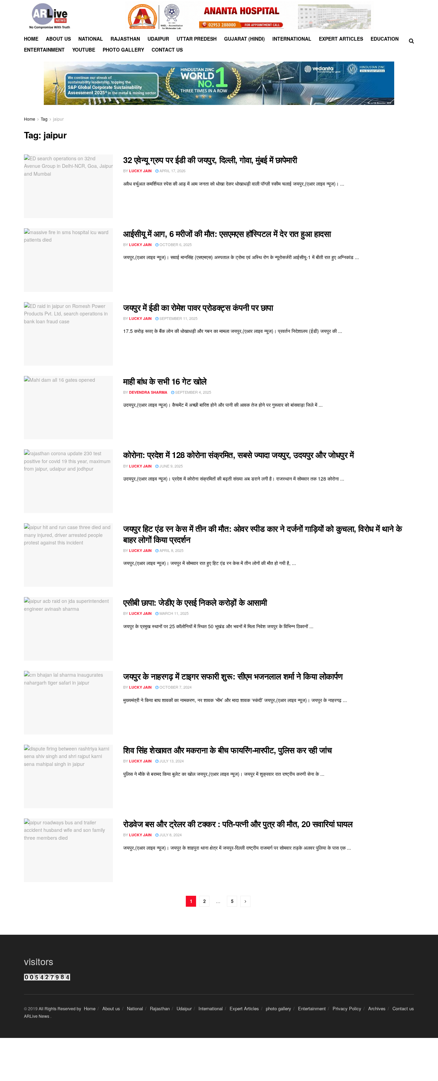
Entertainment (44, 49)
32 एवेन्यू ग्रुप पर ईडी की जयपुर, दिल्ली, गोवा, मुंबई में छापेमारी (210, 159)
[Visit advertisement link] (249, 16)
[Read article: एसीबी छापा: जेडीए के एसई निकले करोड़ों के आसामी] (68, 629)
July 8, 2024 (170, 834)
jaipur (58, 119)
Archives (377, 1008)
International (291, 38)
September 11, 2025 (177, 318)
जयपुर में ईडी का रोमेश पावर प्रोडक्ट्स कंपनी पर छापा (198, 307)
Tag (44, 119)
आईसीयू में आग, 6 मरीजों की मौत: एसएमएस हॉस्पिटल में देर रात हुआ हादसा (227, 233)
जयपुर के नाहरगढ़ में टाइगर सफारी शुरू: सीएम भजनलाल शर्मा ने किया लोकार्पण (233, 676)
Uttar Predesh (197, 38)
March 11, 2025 (173, 613)
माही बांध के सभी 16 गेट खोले (165, 381)
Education (385, 38)
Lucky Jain (140, 170)
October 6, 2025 (175, 244)
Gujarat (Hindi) (244, 38)
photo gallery (278, 1008)
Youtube (83, 49)
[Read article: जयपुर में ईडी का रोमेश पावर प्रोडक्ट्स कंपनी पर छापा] (68, 334)
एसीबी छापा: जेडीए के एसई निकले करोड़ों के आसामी (195, 602)
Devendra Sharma (148, 392)
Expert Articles (341, 38)
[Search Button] (411, 41)
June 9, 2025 (170, 466)
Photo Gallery (123, 49)
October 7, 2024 (175, 687)
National (90, 38)
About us (58, 38)
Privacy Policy (347, 1008)
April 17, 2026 (171, 170)
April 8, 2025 (170, 550)
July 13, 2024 (171, 761)
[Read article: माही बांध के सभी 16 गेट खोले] (68, 408)
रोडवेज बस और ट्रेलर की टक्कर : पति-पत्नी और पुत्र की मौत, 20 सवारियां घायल (237, 823)
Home (31, 38)
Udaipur (158, 38)
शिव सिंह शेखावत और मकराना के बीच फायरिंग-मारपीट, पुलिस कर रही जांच (227, 750)
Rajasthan (125, 38)
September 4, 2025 (192, 392)
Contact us (167, 49)
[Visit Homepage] (49, 16)
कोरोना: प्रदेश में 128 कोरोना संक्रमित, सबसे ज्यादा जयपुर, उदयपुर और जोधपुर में (238, 454)
